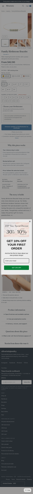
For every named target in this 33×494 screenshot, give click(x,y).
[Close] (30, 221)
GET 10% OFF (16, 267)
